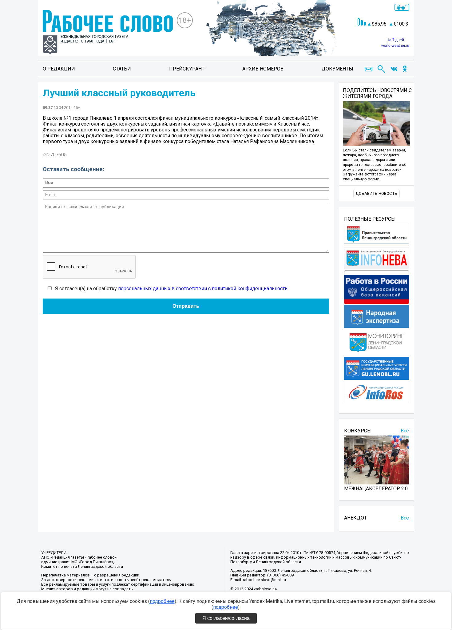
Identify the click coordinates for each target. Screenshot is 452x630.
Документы (337, 69)
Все (405, 431)
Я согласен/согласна (226, 618)
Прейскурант (186, 69)
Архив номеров (262, 69)
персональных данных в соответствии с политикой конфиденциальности (202, 288)
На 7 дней (395, 40)
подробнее (162, 601)
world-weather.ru (395, 45)
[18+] (108, 33)
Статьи (122, 69)
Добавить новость (376, 193)
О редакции (59, 69)
